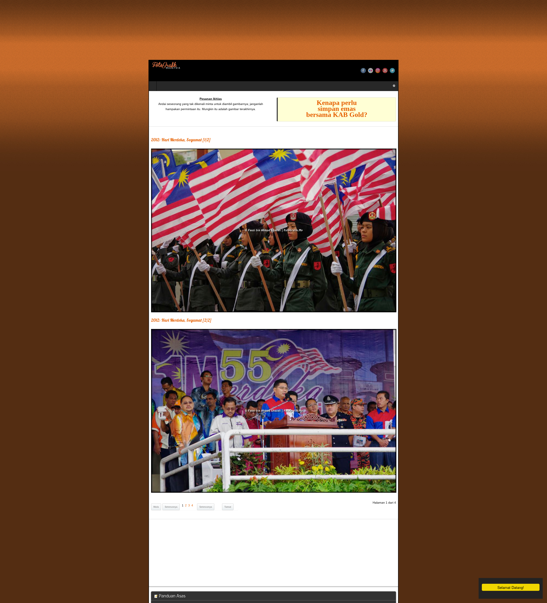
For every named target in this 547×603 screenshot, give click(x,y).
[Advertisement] (128, 30)
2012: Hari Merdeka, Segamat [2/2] (33, 518)
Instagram (526, 70)
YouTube (533, 70)
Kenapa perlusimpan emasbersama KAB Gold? (412, 108)
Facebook (511, 70)
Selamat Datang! (510, 587)
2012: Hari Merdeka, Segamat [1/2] (32, 139)
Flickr (519, 70)
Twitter (540, 70)
